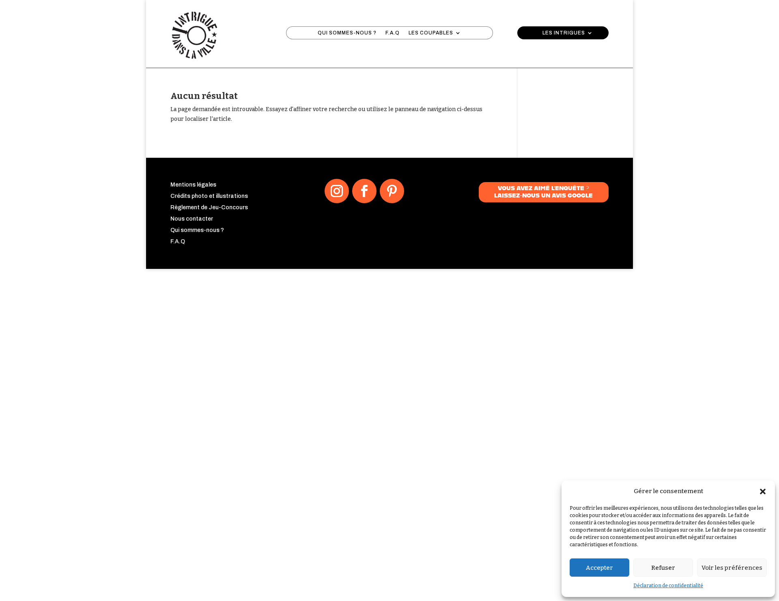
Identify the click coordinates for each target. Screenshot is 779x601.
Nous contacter (191, 219)
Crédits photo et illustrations (209, 196)
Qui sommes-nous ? (197, 230)
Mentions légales (193, 185)
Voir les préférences (732, 567)
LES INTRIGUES (563, 33)
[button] (763, 491)
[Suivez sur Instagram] (337, 191)
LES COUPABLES (431, 33)
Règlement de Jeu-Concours (209, 207)
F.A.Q (392, 33)
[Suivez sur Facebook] (364, 191)
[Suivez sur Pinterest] (392, 191)
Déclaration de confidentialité (668, 585)
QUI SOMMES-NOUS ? (347, 33)
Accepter (599, 567)
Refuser (663, 567)
